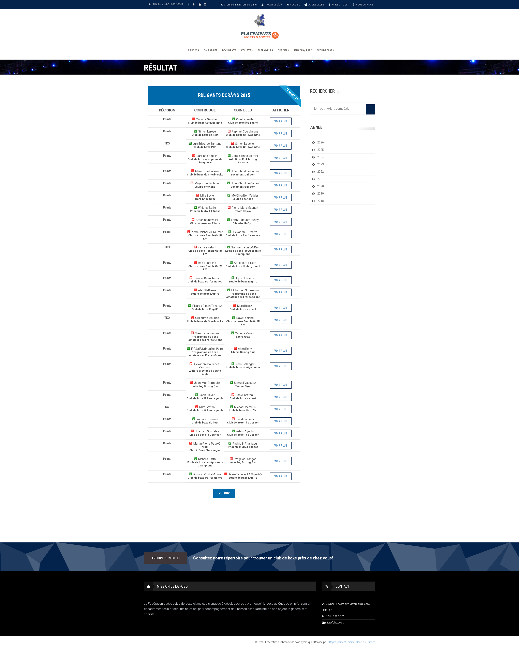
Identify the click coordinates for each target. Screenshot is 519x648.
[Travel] (259, 20)
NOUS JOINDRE (364, 4)
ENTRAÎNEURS (265, 50)
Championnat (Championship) (240, 4)
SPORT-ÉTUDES (325, 50)
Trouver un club (273, 4)
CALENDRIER (210, 50)
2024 (320, 157)
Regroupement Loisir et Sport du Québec (352, 642)
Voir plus (280, 121)
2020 (320, 186)
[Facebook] (189, 4)
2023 (320, 164)
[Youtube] (200, 4)
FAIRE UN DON (340, 4)
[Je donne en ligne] (259, 35)
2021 (320, 179)
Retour (224, 493)
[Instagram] (205, 4)
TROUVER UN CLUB (165, 558)
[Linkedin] (194, 4)
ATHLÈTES (247, 50)
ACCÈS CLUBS (316, 4)
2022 (320, 171)
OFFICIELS (283, 50)
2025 (320, 149)
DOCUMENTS (229, 50)
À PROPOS (193, 50)
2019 (320, 193)
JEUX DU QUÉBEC (303, 50)
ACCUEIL (295, 4)
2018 (320, 200)
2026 (320, 142)
